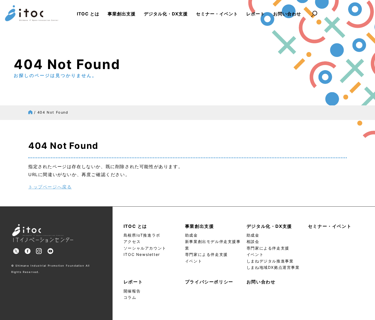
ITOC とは (88, 14)
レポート (255, 14)
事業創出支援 (122, 14)
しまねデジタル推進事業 (270, 261)
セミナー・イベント (217, 14)
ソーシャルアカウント (145, 248)
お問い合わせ (287, 14)
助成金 (191, 235)
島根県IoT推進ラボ (142, 235)
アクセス (132, 241)
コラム (130, 297)
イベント (193, 261)
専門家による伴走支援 (206, 254)
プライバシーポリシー (209, 282)
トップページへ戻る (50, 187)
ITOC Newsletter (142, 254)
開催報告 (132, 291)
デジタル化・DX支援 (166, 14)
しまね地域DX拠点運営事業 (273, 267)
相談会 (253, 241)
